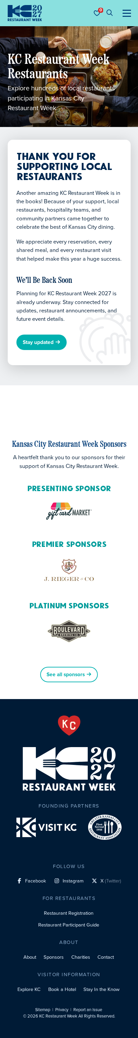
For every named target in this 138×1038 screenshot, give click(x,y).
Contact (105, 957)
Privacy (61, 1010)
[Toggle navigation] (127, 13)
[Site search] (109, 13)
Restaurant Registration (68, 913)
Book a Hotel (62, 989)
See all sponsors (66, 674)
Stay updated (38, 342)
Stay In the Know (101, 989)
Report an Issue (87, 1010)
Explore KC (29, 989)
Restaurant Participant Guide (68, 924)
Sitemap (42, 1010)
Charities (80, 957)
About (29, 957)
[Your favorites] (96, 13)
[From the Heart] (69, 726)
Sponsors (54, 957)
